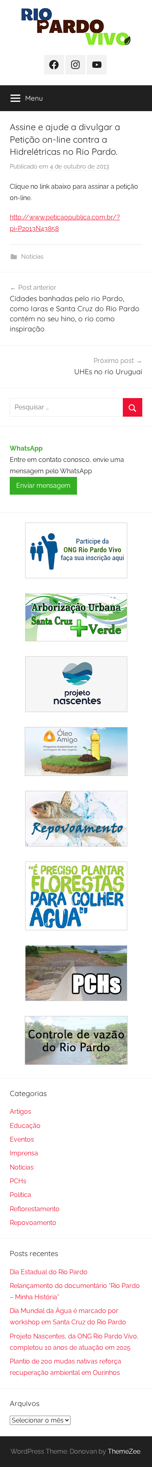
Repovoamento (33, 1223)
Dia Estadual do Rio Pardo (49, 1272)
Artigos (20, 1111)
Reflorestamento (35, 1209)
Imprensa (24, 1153)
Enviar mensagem (43, 485)
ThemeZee (124, 1451)
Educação (25, 1126)
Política (20, 1195)
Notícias (32, 256)
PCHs (18, 1181)
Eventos (22, 1139)
